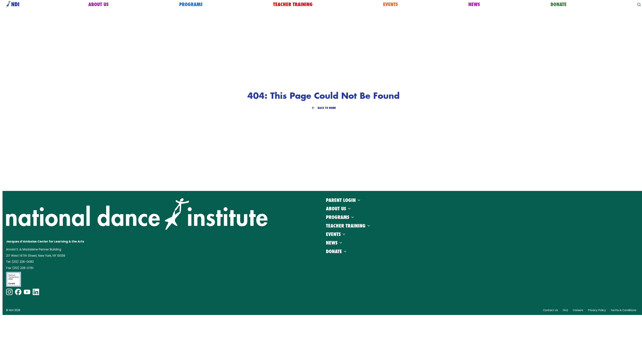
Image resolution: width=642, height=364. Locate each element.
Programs (191, 4)
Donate (559, 4)
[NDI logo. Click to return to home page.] (137, 214)
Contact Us (550, 310)
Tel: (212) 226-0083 (20, 262)
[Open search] (639, 5)
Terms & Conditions (623, 310)
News (474, 4)
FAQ (565, 310)
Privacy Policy (597, 310)
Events (390, 4)
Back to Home (327, 108)
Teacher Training (293, 4)
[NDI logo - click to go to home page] (12, 4)
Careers (578, 310)
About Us (98, 4)
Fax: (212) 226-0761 (19, 268)
